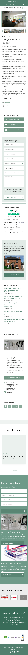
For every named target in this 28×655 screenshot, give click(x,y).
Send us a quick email (13, 129)
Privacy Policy (18, 189)
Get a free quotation (13, 124)
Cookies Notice (11, 647)
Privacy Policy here (14, 486)
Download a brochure (13, 119)
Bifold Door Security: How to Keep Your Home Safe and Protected (12, 290)
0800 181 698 (9, 392)
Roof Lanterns (8, 106)
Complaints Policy (19, 647)
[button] (13, 470)
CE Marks (4, 647)
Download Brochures (7, 574)
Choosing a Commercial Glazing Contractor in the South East (13, 297)
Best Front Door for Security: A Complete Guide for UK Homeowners (13, 313)
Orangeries (7, 102)
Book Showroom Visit (7, 543)
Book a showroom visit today (12, 377)
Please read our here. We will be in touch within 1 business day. (13, 191)
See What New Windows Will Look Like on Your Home (14, 320)
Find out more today (14, 274)
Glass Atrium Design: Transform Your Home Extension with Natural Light (13, 304)
